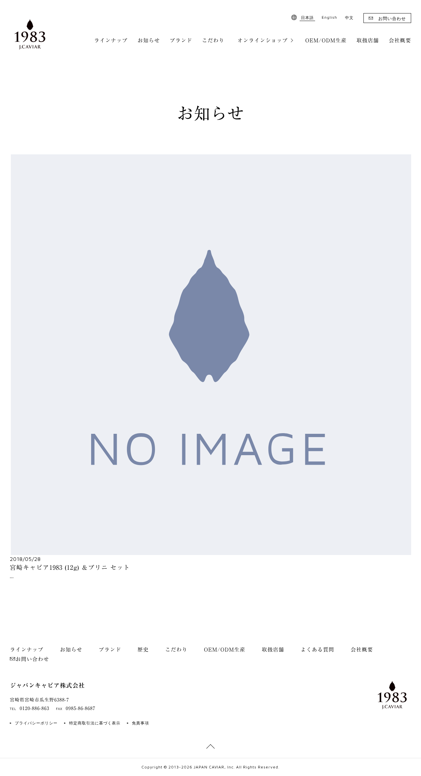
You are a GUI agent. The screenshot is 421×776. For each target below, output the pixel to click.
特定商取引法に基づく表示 (94, 723)
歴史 (143, 649)
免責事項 (140, 723)
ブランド (181, 40)
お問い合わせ (392, 18)
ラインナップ (111, 40)
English (329, 17)
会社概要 (400, 40)
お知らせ (148, 40)
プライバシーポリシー (36, 723)
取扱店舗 (368, 40)
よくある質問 (317, 649)
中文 (349, 17)
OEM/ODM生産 (326, 40)
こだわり (213, 40)
